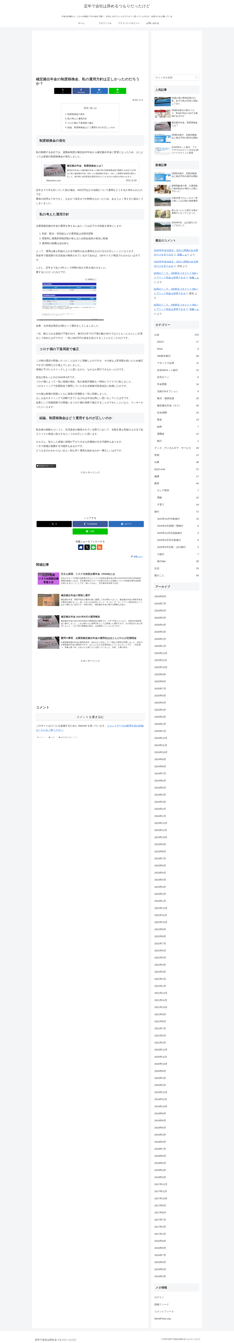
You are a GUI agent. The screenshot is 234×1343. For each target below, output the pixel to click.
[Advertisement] (90, 54)
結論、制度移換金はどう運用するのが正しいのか (91, 127)
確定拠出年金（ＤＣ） (47, 466)
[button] (196, 77)
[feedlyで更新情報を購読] (93, 547)
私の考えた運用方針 (77, 118)
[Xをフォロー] (87, 547)
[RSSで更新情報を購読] (99, 547)
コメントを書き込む (90, 717)
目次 (86, 108)
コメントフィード (164, 1311)
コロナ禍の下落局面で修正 (80, 123)
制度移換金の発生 (76, 114)
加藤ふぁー (183, 254)
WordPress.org (162, 1318)
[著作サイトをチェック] (81, 547)
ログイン (159, 1297)
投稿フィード (161, 1304)
